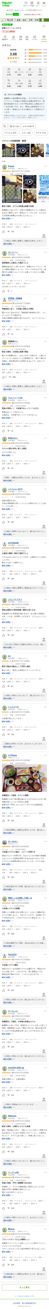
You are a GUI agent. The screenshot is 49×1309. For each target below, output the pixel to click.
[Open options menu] (45, 166)
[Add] (44, 26)
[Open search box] (5, 126)
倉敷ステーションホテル (11, 28)
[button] (8, 150)
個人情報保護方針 (29, 1303)
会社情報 (16, 1303)
